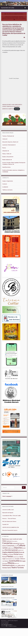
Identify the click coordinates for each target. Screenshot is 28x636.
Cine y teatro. (14, 541)
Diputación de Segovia (7, 512)
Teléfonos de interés (7, 189)
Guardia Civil (5, 524)
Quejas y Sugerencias (7, 181)
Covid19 (15, 545)
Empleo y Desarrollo (7, 156)
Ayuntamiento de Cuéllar (7, 7)
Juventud (13, 561)
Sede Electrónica (6, 167)
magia (23, 561)
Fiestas (4, 147)
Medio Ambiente (6, 159)
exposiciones (13, 552)
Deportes (18, 548)
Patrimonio (6, 565)
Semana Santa (6, 567)
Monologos (4, 563)
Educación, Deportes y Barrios (9, 142)
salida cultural (21, 565)
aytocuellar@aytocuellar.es (6, 624)
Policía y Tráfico (6, 153)
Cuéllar (9, 548)
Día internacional (11, 550)
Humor (13, 558)
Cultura (4, 139)
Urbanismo (5, 150)
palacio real (16, 563)
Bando (4, 539)
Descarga (17, 108)
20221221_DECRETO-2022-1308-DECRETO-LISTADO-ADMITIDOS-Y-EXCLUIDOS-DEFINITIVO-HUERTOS (12, 106)
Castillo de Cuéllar (17, 539)
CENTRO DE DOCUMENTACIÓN (10, 527)
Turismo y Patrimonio (7, 136)
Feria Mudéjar (10, 554)
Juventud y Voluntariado (8, 144)
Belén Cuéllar (9, 539)
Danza (12, 548)
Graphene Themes (12, 626)
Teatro (14, 567)
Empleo (5, 552)
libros (19, 561)
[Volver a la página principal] (14, 3)
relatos (16, 565)
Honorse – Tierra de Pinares (9, 518)
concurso (16, 543)
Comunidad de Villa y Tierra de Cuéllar (11, 515)
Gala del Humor (16, 556)
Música (11, 563)
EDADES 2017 (21, 550)
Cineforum (9, 541)
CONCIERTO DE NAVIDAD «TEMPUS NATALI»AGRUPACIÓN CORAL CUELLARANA (14, 17)
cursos (4, 548)
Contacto (4, 184)
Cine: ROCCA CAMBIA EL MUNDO (14, 14)
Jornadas (17, 558)
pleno (12, 565)
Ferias (16, 554)
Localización (5, 187)
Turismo (20, 567)
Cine (4, 541)
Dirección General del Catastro (9, 530)
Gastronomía (9, 558)
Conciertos (7, 543)
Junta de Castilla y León (8, 509)
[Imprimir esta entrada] (24, 37)
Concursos (10, 545)
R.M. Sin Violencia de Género (9, 521)
